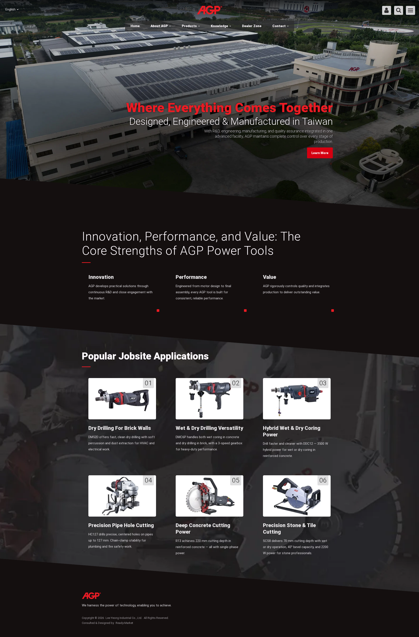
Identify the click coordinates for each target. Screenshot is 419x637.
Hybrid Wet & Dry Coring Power (291, 431)
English (10, 9)
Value (269, 277)
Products (190, 26)
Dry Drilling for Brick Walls (119, 428)
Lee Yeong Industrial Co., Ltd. (124, 618)
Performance (191, 277)
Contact (279, 26)
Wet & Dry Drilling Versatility (209, 428)
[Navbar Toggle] (410, 10)
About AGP (160, 26)
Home (135, 26)
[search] (398, 10)
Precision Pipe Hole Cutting (121, 525)
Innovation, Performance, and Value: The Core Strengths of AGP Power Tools (191, 243)
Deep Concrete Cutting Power (203, 528)
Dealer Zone (251, 26)
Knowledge (220, 26)
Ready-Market (124, 623)
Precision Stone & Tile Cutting (289, 528)
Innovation (101, 277)
